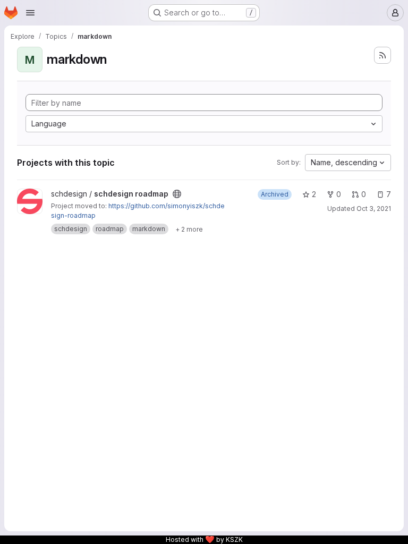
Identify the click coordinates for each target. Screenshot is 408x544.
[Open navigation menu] (30, 12)
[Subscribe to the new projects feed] (382, 55)
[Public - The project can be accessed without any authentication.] (177, 194)
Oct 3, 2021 (373, 208)
